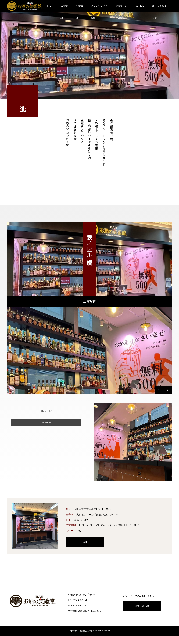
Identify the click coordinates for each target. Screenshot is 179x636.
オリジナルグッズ (159, 8)
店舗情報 (64, 8)
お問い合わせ (121, 8)
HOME (49, 6)
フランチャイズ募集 (99, 8)
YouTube (140, 6)
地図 (85, 542)
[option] (89, 350)
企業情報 (79, 8)
